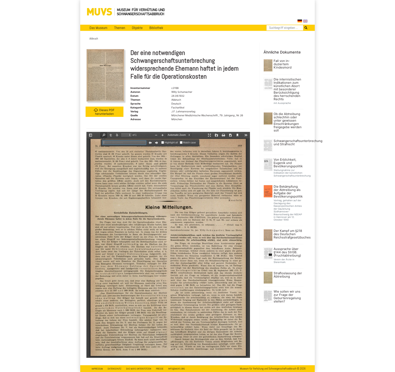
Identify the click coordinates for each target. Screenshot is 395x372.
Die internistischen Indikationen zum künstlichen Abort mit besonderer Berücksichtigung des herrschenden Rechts (287, 89)
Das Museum (98, 27)
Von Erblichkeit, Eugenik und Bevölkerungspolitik (288, 163)
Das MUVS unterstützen (138, 368)
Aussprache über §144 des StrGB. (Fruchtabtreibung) (287, 252)
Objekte (137, 27)
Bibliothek (156, 27)
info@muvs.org (176, 368)
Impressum (97, 368)
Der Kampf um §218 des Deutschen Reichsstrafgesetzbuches (288, 234)
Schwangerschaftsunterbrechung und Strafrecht (288, 142)
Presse (159, 368)
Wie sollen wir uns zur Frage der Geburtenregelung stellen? (287, 296)
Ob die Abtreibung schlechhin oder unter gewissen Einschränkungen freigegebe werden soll (288, 122)
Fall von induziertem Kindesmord (283, 64)
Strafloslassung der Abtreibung (288, 275)
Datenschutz (114, 368)
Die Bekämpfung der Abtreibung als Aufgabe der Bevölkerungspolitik (288, 191)
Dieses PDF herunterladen (104, 111)
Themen (119, 27)
